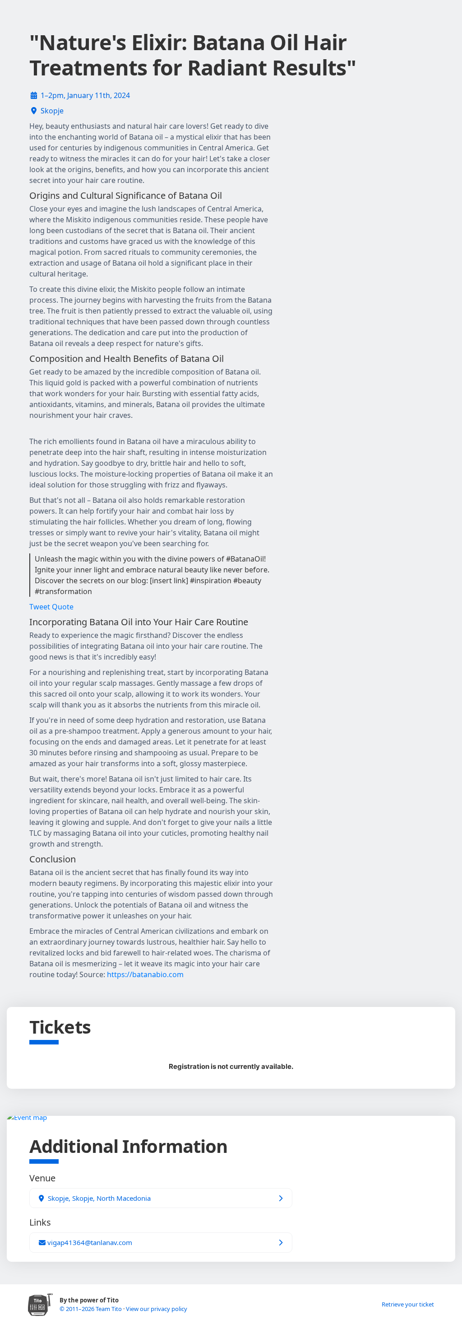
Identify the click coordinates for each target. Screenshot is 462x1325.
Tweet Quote (51, 607)
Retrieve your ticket (408, 1304)
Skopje (52, 111)
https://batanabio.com (145, 974)
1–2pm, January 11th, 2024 (85, 95)
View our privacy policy (156, 1309)
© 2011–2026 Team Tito (91, 1309)
